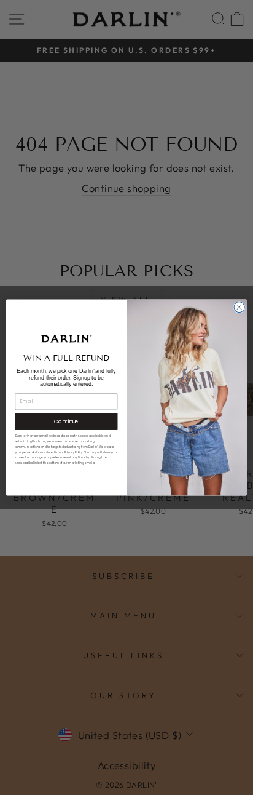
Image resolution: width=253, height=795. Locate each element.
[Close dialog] (239, 307)
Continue (66, 421)
